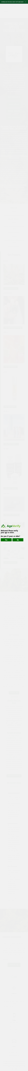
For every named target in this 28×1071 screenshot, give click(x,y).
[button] (25, 2)
